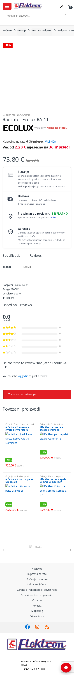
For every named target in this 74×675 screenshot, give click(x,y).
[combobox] (32, 15)
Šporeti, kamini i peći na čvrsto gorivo (19, 425)
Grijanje (21, 30)
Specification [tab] (12, 256)
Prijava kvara (37, 616)
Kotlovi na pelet (21, 476)
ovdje (53, 217)
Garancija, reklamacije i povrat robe (37, 589)
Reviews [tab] (36, 256)
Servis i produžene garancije (37, 595)
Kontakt (37, 605)
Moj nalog (37, 610)
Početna (7, 30)
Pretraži (66, 15)
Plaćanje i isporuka (37, 579)
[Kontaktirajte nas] (66, 668)
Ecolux (27, 266)
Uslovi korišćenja (37, 584)
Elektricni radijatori (41, 30)
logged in (23, 376)
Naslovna (37, 568)
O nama (36, 600)
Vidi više (50, 141)
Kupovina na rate (37, 574)
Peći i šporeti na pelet (51, 425)
